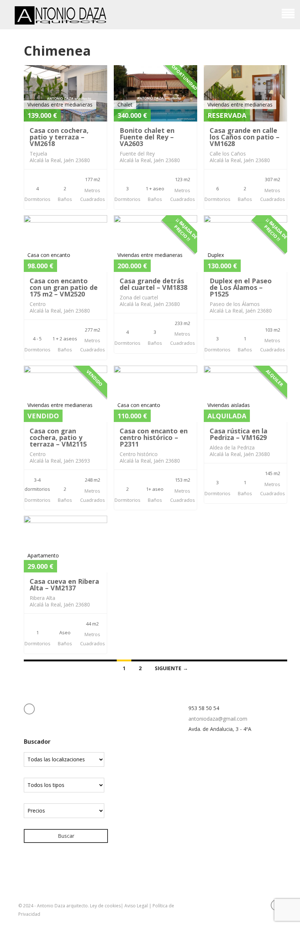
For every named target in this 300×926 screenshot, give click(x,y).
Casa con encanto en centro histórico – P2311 (154, 437)
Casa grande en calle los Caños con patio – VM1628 (245, 137)
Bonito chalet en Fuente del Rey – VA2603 (147, 137)
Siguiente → (171, 668)
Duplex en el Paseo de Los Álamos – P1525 (241, 287)
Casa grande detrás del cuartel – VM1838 (153, 284)
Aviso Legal (136, 906)
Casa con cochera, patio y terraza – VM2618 (59, 137)
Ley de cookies (105, 906)
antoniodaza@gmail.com (217, 718)
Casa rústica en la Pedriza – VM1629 (238, 434)
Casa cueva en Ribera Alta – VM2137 (64, 584)
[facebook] (29, 708)
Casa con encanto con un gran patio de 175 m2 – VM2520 (64, 287)
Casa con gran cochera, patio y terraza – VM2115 (58, 437)
